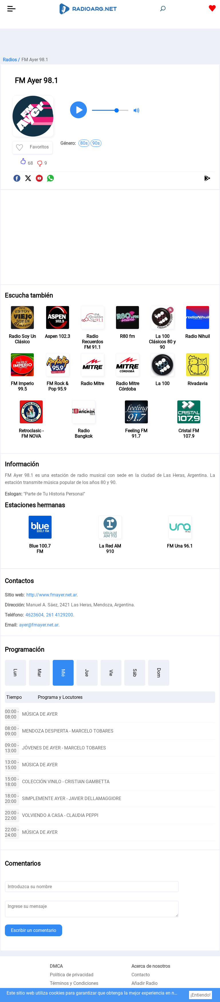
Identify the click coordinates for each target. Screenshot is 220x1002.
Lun (15, 672)
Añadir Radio (144, 983)
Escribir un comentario (33, 930)
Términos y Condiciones (74, 983)
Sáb (135, 673)
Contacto (140, 974)
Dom (159, 673)
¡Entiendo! (200, 995)
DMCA (56, 966)
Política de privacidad (71, 974)
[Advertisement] (110, 43)
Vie (111, 673)
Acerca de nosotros (150, 966)
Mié (63, 672)
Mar (39, 673)
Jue (87, 672)
